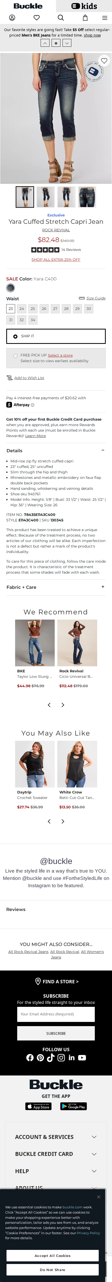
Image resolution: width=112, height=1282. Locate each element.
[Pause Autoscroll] (56, 43)
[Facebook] (30, 1057)
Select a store (60, 355)
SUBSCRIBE (56, 1033)
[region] (52, 1235)
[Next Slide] (67, 43)
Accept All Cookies (53, 1256)
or (54, 36)
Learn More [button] (35, 435)
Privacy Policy (88, 1233)
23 (11, 308)
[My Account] (12, 18)
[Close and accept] (98, 1197)
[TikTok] (51, 1057)
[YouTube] (82, 1057)
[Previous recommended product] (48, 704)
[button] (56, 428)
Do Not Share (52, 1270)
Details (14, 450)
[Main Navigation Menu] (105, 18)
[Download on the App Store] (38, 1105)
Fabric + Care (21, 587)
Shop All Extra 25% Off (56, 259)
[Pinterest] (40, 1057)
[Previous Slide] (45, 43)
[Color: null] (11, 288)
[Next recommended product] (63, 704)
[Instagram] (61, 1057)
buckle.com (73, 1207)
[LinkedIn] (71, 1057)
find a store (61, 981)
